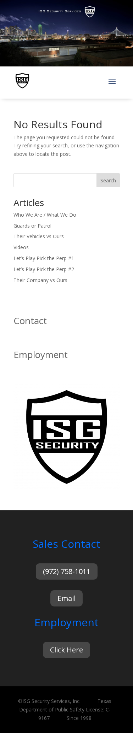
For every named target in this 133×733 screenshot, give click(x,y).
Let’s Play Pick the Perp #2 (43, 269)
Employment (40, 354)
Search (108, 180)
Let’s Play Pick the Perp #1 (43, 258)
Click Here (66, 650)
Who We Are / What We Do (44, 214)
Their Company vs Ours (40, 280)
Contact (30, 320)
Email (66, 598)
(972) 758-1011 (66, 571)
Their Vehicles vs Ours (38, 236)
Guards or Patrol (32, 225)
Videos (21, 247)
